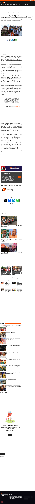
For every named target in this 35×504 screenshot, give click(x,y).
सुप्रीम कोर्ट (20, 185)
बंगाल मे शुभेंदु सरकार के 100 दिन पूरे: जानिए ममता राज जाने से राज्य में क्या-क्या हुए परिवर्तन (8, 283)
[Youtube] (34, 0)
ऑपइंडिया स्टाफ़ (20, 22)
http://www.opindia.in (10, 189)
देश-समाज (4, 12)
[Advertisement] (5, 301)
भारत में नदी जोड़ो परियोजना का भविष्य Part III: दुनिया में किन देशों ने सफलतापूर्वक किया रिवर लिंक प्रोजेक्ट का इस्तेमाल (13, 366)
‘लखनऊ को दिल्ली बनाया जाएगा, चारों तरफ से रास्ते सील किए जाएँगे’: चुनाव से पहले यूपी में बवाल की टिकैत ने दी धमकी (12, 240)
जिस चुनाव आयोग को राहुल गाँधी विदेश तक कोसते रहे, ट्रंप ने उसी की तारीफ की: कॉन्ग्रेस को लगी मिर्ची (17, 273)
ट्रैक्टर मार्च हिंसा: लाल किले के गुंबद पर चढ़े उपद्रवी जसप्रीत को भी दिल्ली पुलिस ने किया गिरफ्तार (11, 253)
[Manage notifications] (2, 502)
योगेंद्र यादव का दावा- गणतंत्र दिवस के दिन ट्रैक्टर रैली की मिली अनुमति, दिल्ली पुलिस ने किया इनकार (12, 226)
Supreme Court (13, 185)
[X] (32, 0)
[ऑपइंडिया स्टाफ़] (4, 190)
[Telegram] (12, 40)
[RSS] (31, 0)
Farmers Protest (5, 185)
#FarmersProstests (16, 103)
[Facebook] (29, 0)
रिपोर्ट (6, 14)
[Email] (14, 40)
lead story (9, 185)
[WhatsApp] (33, 0)
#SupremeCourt (10, 103)
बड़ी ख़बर (4, 14)
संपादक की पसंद (10, 14)
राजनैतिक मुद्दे (14, 270)
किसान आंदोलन (17, 185)
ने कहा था (13, 145)
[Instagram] (30, 0)
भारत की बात (2, 270)
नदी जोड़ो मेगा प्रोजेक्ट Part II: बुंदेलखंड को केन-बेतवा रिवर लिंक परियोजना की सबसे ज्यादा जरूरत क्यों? (13, 379)
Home (1, 12)
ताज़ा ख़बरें (2, 323)
